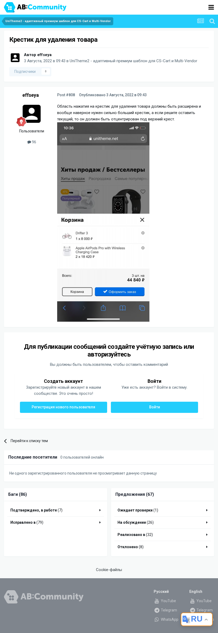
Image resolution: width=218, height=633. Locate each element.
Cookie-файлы (109, 569)
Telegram (168, 610)
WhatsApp (169, 619)
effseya (44, 54)
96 (33, 142)
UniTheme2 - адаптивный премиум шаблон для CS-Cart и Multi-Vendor (133, 60)
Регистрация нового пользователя (63, 407)
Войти (154, 407)
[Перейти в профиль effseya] (15, 58)
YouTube (168, 601)
